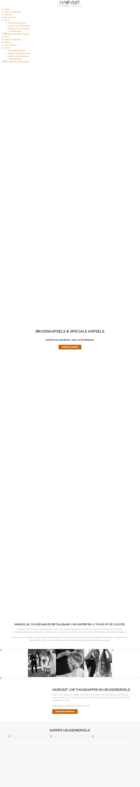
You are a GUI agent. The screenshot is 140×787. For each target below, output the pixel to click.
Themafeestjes (14, 31)
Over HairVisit (10, 17)
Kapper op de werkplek (18, 28)
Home (6, 9)
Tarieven (8, 15)
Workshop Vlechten (17, 23)
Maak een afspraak (12, 12)
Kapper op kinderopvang (19, 26)
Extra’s (7, 20)
